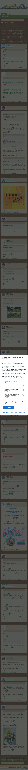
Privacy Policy (22, 412)
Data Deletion (6, 412)
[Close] (25, 357)
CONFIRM (8, 407)
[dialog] (14, 385)
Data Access (14, 412)
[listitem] (14, 382)
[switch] (23, 385)
